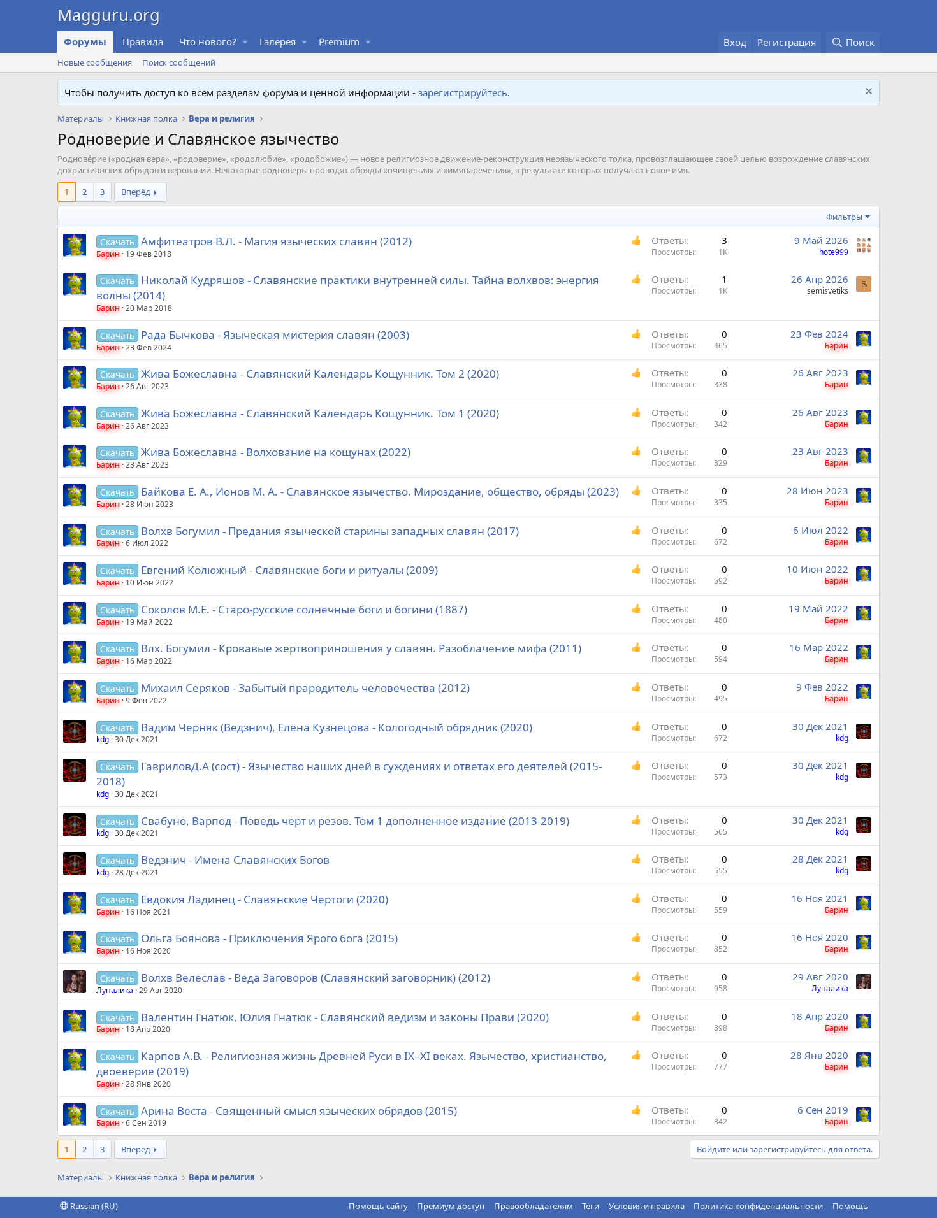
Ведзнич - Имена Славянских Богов (235, 859)
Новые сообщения (94, 62)
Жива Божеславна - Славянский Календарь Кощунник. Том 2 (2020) (320, 373)
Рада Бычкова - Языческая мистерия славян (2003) (275, 334)
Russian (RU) (93, 1206)
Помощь (850, 1206)
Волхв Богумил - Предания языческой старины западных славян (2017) (330, 531)
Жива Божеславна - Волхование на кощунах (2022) (275, 452)
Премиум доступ (450, 1206)
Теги (590, 1206)
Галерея (277, 41)
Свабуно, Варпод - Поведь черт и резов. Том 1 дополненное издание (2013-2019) (355, 820)
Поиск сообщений (178, 62)
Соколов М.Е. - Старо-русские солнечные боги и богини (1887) (304, 609)
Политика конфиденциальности (758, 1206)
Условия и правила (647, 1206)
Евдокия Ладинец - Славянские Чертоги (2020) (264, 899)
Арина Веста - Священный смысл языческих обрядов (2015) (299, 1110)
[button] (245, 42)
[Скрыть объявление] (867, 92)
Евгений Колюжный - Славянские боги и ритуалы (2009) (289, 569)
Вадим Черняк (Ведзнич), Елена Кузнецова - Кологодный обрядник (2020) (336, 727)
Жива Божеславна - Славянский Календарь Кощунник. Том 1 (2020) (320, 413)
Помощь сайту (378, 1206)
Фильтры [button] (844, 216)
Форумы (85, 41)
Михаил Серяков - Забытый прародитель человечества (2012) (305, 687)
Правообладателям (533, 1206)
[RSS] (877, 1206)
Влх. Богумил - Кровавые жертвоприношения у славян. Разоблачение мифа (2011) (361, 648)
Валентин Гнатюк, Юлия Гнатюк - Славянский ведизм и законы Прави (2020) (345, 1017)
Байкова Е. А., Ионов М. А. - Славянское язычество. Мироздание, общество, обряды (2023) (380, 491)
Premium (339, 41)
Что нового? (207, 41)
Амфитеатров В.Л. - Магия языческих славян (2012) (276, 241)
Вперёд (135, 191)
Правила (142, 41)
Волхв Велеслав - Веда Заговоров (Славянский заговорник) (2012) (315, 977)
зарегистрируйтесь (462, 92)
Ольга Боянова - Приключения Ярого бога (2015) (269, 938)
